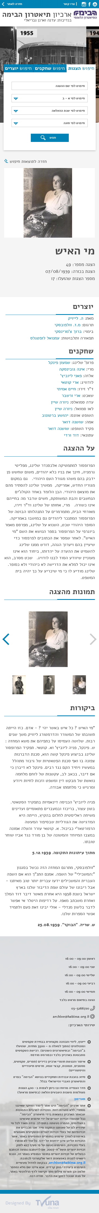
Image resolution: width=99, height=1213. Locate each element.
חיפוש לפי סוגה (74, 123)
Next (8, 639)
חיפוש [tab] (81, 68)
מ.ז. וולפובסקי (67, 325)
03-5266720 (80, 1008)
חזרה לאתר (14, 4)
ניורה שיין (59, 402)
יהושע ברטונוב (55, 415)
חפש (52, 137)
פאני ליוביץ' (71, 376)
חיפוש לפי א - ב (73, 98)
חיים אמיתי (66, 389)
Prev (91, 639)
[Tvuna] (52, 1203)
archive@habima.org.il (71, 1016)
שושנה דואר (72, 422)
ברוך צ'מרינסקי (68, 331)
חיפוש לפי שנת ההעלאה (68, 110)
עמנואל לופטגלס (44, 338)
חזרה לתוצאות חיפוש (28, 161)
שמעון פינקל (59, 362)
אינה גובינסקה (72, 369)
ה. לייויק (75, 318)
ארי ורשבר (71, 396)
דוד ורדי (71, 435)
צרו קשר (69, 4)
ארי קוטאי (70, 382)
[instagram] (84, 4)
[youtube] (95, 4)
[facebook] (89, 4)
